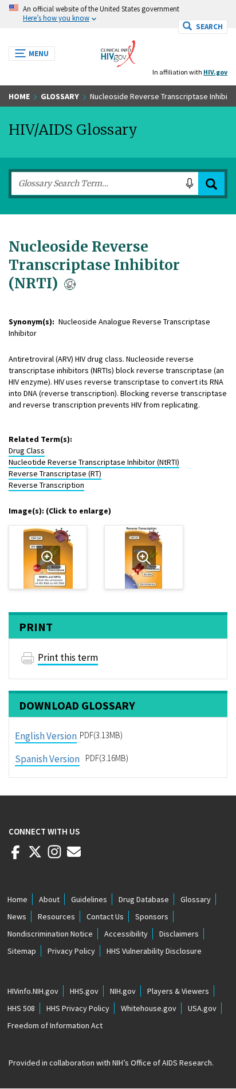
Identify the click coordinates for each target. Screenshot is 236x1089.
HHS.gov (84, 991)
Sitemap (21, 951)
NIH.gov (123, 991)
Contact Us (105, 916)
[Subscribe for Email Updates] (74, 856)
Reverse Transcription (46, 485)
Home (19, 96)
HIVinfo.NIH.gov (32, 991)
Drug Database (144, 899)
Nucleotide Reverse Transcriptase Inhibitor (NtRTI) (94, 462)
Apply (211, 183)
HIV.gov (215, 72)
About (49, 899)
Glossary (60, 96)
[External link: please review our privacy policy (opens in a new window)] (35, 856)
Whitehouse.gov (148, 1008)
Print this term (68, 657)
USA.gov (202, 1008)
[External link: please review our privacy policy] (15, 856)
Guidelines (89, 899)
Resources (56, 916)
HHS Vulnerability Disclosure (154, 951)
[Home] (118, 50)
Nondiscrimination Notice (50, 934)
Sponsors (151, 916)
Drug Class (27, 450)
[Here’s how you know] (118, 14)
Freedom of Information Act (55, 1025)
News (16, 916)
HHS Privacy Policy (77, 1008)
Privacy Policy (71, 951)
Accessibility (126, 934)
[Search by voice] (189, 183)
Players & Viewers (178, 991)
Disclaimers (179, 934)
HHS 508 (21, 1008)
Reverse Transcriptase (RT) (55, 473)
